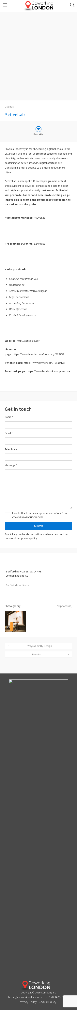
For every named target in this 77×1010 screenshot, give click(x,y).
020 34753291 (58, 997)
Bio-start (37, 654)
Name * (9, 417)
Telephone (11, 449)
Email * (9, 433)
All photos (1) (64, 606)
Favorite (38, 134)
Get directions (19, 585)
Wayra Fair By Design (39, 646)
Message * (11, 465)
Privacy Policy (28, 1002)
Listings (9, 106)
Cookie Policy (47, 1002)
